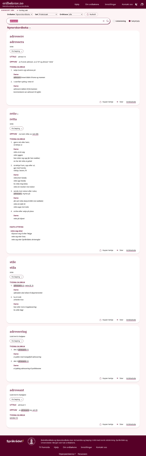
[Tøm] (103, 21)
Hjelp (77, 4)
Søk (36, 14)
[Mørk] (136, 4)
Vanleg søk (23, 10)
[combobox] (54, 21)
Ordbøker (11, 14)
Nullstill (93, 14)
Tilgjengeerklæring (66, 454)
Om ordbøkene (92, 4)
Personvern (82, 454)
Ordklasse (64, 14)
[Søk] (107, 21)
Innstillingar (110, 4)
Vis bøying (16, 51)
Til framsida (44, 447)
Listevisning (121, 21)
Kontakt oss (127, 4)
